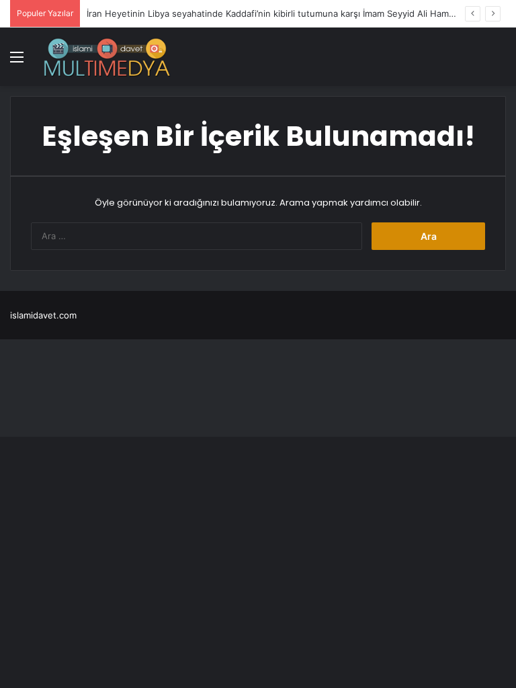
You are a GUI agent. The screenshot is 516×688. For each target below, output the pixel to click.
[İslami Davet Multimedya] (107, 57)
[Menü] (17, 61)
